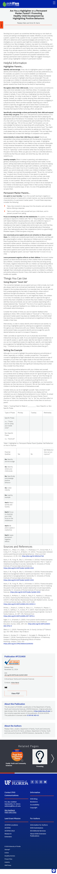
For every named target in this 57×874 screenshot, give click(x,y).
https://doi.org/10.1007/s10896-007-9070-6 (19, 616)
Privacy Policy (8, 859)
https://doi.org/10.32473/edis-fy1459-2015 (19, 580)
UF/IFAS (8, 828)
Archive (7, 852)
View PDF (15, 693)
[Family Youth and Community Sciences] (17, 755)
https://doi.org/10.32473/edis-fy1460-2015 (25, 592)
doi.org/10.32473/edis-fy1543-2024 (15, 675)
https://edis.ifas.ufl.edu (42, 711)
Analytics (7, 862)
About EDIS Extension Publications (38, 835)
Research (8, 834)
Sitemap (7, 849)
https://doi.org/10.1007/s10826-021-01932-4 (19, 604)
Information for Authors (39, 825)
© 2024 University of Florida (12, 846)
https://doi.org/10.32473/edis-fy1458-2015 (19, 568)
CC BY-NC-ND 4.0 (33, 715)
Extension (8, 837)
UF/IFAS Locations (11, 825)
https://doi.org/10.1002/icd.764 (33, 556)
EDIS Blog (33, 799)
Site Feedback (10, 810)
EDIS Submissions (36, 828)
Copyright (33, 808)
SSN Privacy (8, 865)
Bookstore (34, 802)
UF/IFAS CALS (10, 831)
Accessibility (34, 805)
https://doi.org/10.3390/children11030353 (18, 644)
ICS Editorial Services (38, 831)
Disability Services (10, 856)
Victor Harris (15, 682)
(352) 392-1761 (10, 812)
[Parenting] (39, 756)
